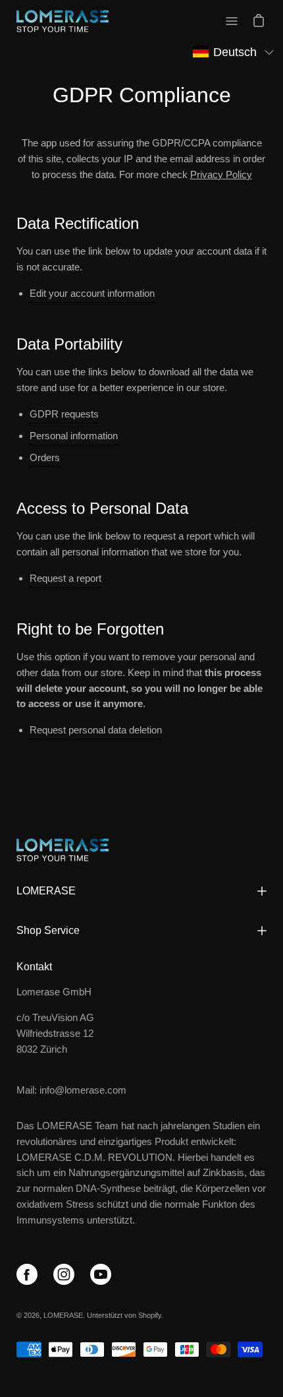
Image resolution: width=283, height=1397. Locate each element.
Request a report (65, 578)
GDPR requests (64, 413)
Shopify (149, 1315)
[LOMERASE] (62, 21)
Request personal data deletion (96, 729)
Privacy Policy (221, 174)
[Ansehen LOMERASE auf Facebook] (29, 1277)
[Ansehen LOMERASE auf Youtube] (103, 1277)
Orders (45, 457)
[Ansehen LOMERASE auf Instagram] (66, 1277)
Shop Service (48, 930)
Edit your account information (92, 293)
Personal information (74, 435)
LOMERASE (46, 890)
